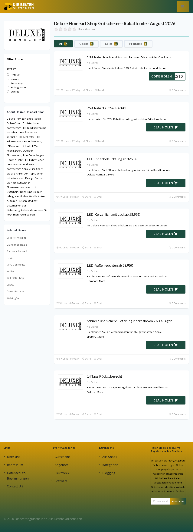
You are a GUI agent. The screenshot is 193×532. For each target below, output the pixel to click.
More (162, 68)
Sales (110, 43)
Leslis (10, 258)
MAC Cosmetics (16, 264)
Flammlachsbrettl (17, 251)
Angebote (62, 465)
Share (89, 90)
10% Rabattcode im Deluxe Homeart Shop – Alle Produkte (129, 57)
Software (61, 481)
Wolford (11, 271)
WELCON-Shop (15, 278)
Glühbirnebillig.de (17, 244)
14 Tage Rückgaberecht (104, 376)
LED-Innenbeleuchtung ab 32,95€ (112, 159)
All (63, 43)
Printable (137, 43)
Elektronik (62, 473)
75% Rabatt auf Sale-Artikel (107, 108)
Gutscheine (62, 457)
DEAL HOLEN (163, 127)
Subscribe (178, 501)
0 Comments (178, 90)
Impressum (15, 465)
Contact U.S (15, 486)
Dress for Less (15, 291)
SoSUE (10, 284)
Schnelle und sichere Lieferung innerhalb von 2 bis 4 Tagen (129, 321)
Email (101, 90)
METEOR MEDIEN (16, 238)
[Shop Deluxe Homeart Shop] (27, 35)
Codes (85, 43)
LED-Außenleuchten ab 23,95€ (110, 265)
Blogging (108, 473)
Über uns (13, 457)
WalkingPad (13, 298)
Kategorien (110, 465)
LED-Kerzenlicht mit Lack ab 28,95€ (113, 214)
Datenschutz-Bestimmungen (18, 475)
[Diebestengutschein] (19, 6)
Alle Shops (109, 457)
